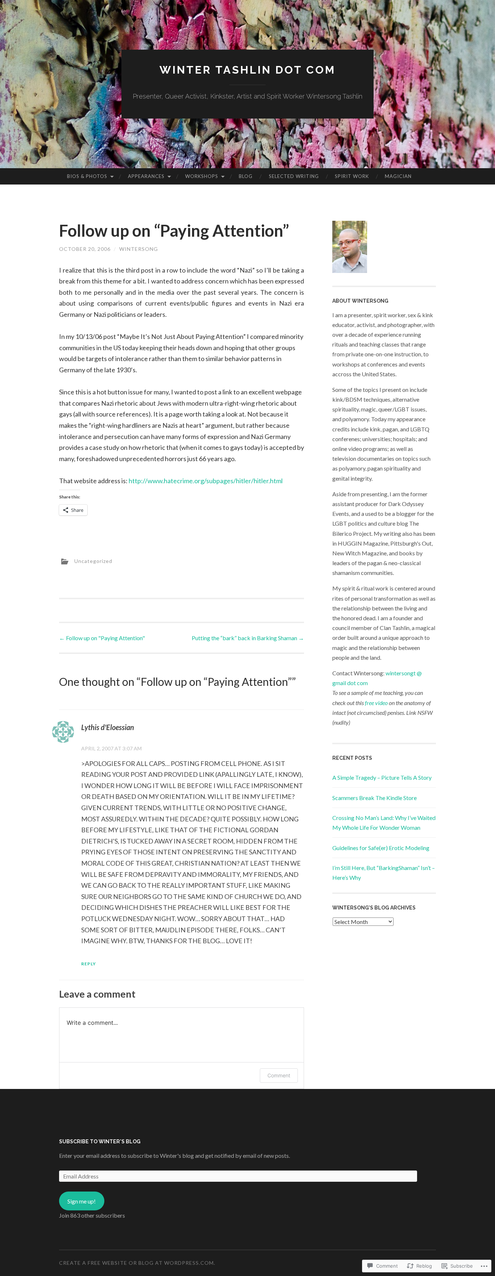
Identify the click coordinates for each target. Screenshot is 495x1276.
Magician (398, 176)
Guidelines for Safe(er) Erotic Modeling (380, 847)
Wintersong (138, 249)
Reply (88, 963)
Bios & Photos (87, 176)
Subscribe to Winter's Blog (100, 1141)
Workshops (201, 176)
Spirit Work (352, 176)
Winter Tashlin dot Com (247, 69)
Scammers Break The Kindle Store (374, 797)
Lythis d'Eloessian (107, 727)
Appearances (146, 176)
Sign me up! (81, 1201)
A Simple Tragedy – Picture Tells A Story (382, 777)
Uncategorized (93, 561)
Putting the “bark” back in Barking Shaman (248, 637)
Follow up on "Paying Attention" (102, 637)
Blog (246, 176)
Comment (278, 1075)
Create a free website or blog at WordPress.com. (137, 1263)
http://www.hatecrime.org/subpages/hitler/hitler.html (206, 481)
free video (376, 702)
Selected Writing (294, 176)
